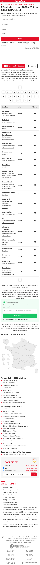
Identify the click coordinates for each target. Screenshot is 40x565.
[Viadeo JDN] (29, 559)
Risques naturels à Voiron (11, 436)
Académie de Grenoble (26, 4)
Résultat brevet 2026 (10, 380)
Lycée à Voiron (7, 388)
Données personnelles (30, 538)
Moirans (19, 43)
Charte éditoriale (22, 537)
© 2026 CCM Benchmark (24, 542)
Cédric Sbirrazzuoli (9, 497)
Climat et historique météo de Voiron (15, 426)
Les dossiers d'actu (10, 471)
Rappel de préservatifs (10, 490)
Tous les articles (8, 538)
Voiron (5, 409)
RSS (14, 538)
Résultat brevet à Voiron (11, 393)
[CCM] (29, 551)
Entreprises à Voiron (9, 441)
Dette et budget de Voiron (11, 424)
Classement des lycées (10, 385)
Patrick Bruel (7, 495)
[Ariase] (10, 563)
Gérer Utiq (21, 540)
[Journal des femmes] (10, 551)
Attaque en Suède (9, 500)
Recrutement (20, 538)
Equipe (15, 537)
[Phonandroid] (29, 562)
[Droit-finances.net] (29, 555)
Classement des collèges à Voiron (14, 416)
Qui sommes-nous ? (7, 537)
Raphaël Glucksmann (10, 502)
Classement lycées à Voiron (12, 398)
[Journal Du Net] (10, 555)
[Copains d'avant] (10, 559)
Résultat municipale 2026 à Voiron (14, 446)
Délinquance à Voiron (10, 431)
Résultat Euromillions (10, 505)
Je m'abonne (19, 316)
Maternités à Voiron (9, 411)
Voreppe (26, 43)
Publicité (30, 537)
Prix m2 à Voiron (8, 443)
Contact (36, 537)
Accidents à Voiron (9, 428)
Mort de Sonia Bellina (10, 492)
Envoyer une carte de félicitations (14, 402)
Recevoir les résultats (16, 66)
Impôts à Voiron (8, 421)
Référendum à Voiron (10, 448)
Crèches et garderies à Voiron (12, 414)
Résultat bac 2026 (11, 4)
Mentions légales (30, 540)
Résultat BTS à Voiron (10, 395)
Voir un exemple (31, 465)
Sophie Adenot (8, 487)
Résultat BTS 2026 (9, 383)
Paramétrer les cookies (12, 540)
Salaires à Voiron (8, 419)
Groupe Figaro (13, 542)
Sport (6, 468)
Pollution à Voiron (9, 433)
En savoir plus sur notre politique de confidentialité (16, 319)
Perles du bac (7, 390)
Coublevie (12, 43)
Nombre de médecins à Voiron (13, 438)
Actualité (7, 465)
